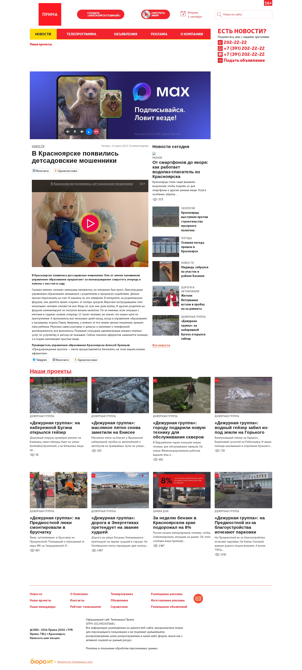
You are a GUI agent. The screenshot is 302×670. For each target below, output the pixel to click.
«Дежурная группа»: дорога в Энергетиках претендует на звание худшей (115, 524)
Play (82, 15)
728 (222, 450)
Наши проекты (41, 44)
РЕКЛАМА (159, 34)
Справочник (119, 607)
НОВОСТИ (43, 34)
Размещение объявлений (169, 607)
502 (99, 450)
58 (36, 455)
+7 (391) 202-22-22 (244, 48)
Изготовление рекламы (168, 600)
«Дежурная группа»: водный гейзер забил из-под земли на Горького (241, 427)
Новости (36, 594)
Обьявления (119, 600)
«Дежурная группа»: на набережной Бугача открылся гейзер (55, 427)
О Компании (79, 594)
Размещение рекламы (166, 594)
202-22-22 (235, 42)
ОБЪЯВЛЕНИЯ (125, 34)
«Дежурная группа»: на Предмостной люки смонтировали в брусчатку (55, 524)
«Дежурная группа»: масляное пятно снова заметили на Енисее (116, 427)
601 (160, 459)
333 (160, 199)
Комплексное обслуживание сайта (75, 662)
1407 (100, 550)
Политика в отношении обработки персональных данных (122, 648)
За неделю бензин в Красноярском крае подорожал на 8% (174, 522)
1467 (161, 545)
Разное (157, 157)
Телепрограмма (122, 594)
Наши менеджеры (42, 607)
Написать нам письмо (45, 638)
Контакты (77, 600)
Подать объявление (244, 59)
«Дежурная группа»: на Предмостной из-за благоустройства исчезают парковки (240, 524)
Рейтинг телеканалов (85, 607)
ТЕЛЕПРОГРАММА (81, 34)
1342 (223, 554)
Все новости (161, 345)
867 (37, 550)
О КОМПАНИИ (192, 34)
